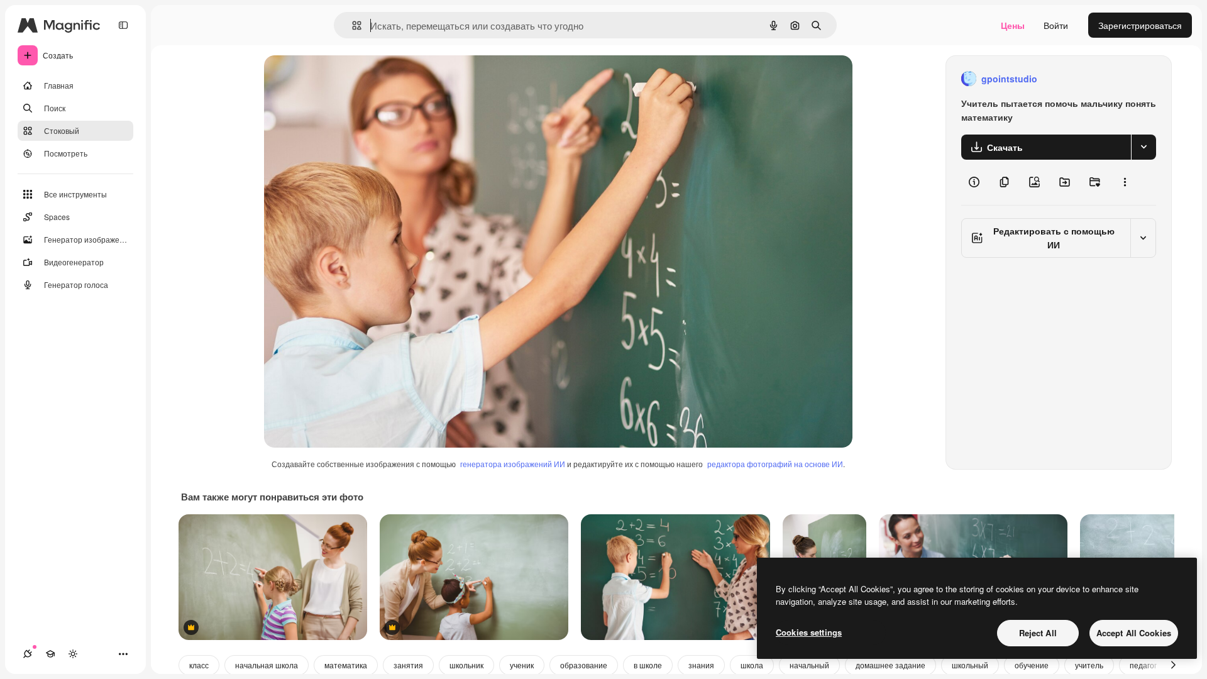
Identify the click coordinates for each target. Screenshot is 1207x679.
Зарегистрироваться (1140, 25)
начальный (809, 665)
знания (701, 665)
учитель (1089, 665)
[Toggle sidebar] (123, 25)
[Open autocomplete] (351, 25)
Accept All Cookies (1133, 633)
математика (345, 665)
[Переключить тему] (73, 654)
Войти (1056, 25)
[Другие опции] (1124, 182)
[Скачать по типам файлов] (1143, 147)
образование (583, 665)
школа (752, 665)
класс (199, 665)
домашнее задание (890, 665)
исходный (348, 79)
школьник (466, 665)
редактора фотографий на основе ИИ (775, 463)
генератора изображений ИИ (512, 463)
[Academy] (50, 654)
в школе (648, 665)
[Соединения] (28, 654)
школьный (970, 665)
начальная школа (266, 665)
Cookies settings (809, 632)
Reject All (1038, 633)
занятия (408, 665)
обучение (1032, 665)
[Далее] (1173, 665)
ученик (522, 665)
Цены (1013, 25)
